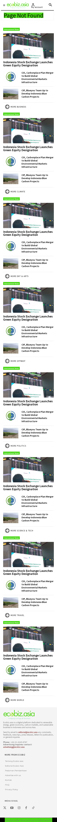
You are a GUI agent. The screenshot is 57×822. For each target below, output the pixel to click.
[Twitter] (4, 807)
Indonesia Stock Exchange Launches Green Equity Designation (28, 63)
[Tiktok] (33, 807)
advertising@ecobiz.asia (14, 747)
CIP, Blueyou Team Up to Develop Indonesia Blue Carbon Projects (35, 93)
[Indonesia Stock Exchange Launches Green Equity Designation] (28, 45)
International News (11, 29)
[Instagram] (19, 807)
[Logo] (27, 715)
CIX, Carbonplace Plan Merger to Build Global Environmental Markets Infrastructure (38, 77)
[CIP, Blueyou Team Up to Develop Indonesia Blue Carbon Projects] (10, 94)
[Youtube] (11, 807)
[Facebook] (26, 807)
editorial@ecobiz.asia (28, 732)
